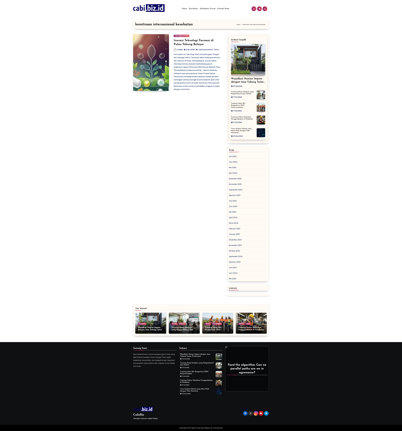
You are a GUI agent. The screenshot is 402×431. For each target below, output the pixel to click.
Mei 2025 (232, 212)
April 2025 (233, 218)
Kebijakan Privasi (208, 9)
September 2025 (235, 190)
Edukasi (182, 324)
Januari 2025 (234, 234)
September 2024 (235, 256)
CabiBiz (180, 50)
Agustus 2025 (234, 195)
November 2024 (235, 245)
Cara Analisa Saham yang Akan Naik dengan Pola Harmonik (241, 130)
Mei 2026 (232, 168)
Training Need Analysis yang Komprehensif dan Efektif (182, 330)
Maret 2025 (233, 223)
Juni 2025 (233, 206)
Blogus (207, 428)
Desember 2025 (235, 179)
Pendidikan (217, 324)
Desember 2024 (235, 240)
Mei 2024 (232, 279)
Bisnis (174, 324)
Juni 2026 (233, 162)
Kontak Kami (223, 9)
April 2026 (233, 173)
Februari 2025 (234, 229)
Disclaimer (193, 9)
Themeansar (218, 428)
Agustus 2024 (234, 262)
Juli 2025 (233, 201)
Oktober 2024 (234, 251)
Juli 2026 (233, 156)
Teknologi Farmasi (181, 36)
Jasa (248, 324)
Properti (142, 324)
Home (184, 9)
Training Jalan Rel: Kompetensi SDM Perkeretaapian (238, 105)
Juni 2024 (233, 273)
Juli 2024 (233, 268)
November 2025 (235, 184)
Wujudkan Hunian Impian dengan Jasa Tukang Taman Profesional (248, 82)
